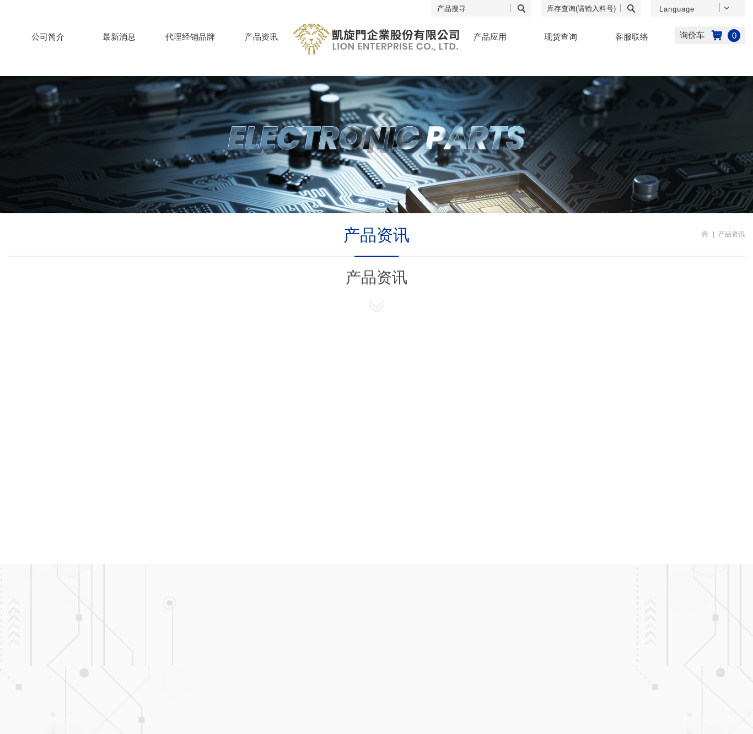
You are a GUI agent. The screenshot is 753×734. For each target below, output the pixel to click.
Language (677, 9)
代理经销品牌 (190, 36)
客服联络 (631, 36)
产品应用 (490, 36)
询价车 (710, 35)
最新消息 (119, 36)
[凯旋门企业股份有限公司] (376, 39)
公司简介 (47, 36)
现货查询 (560, 36)
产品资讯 (261, 36)
